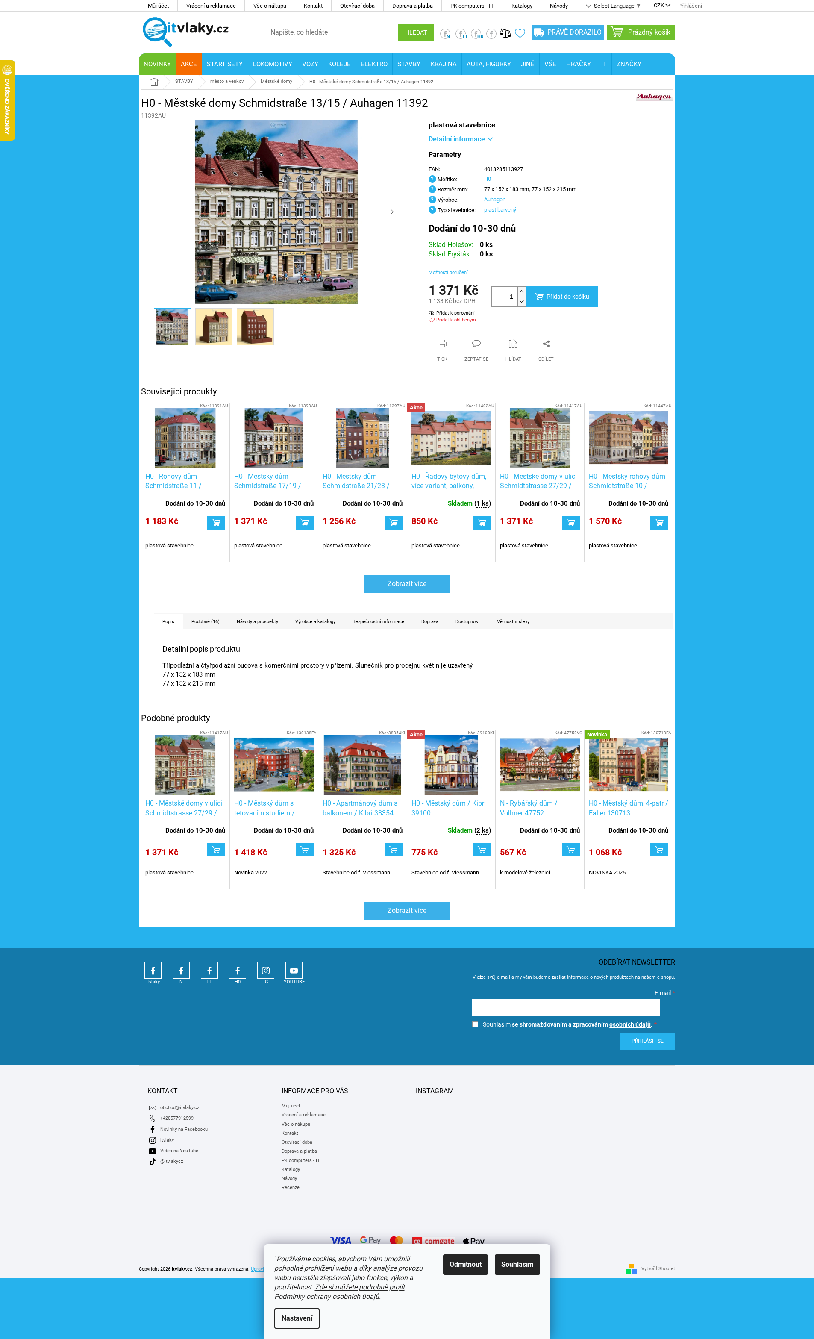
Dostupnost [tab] (467, 621)
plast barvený (500, 209)
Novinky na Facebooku (184, 1129)
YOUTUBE (294, 970)
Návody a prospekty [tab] (257, 621)
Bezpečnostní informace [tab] (378, 621)
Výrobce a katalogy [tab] (315, 621)
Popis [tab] (168, 621)
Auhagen (494, 199)
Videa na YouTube (179, 1151)
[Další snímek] (392, 212)
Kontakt (313, 6)
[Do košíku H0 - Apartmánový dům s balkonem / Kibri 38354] (394, 849)
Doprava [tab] (429, 621)
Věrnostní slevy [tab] (513, 621)
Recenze (291, 1187)
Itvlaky (153, 970)
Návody (559, 6)
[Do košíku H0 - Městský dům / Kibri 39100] (482, 849)
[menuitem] (157, 64)
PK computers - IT (472, 6)
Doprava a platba (412, 6)
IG (266, 970)
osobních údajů (630, 1024)
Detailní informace (457, 139)
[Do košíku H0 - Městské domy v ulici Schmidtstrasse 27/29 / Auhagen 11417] (571, 523)
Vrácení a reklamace (211, 6)
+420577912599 (177, 1118)
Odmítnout (466, 1264)
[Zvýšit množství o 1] (521, 292)
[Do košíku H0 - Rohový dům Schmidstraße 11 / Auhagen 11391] (216, 523)
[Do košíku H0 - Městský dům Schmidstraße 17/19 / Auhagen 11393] (305, 523)
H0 (487, 179)
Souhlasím (517, 1264)
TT (209, 970)
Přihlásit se (648, 1041)
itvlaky (167, 1140)
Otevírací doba (357, 6)
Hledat (416, 32)
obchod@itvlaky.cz (179, 1107)
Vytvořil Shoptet (658, 1268)
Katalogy (521, 6)
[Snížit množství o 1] (521, 301)
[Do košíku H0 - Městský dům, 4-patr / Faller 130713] (659, 849)
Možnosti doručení (448, 272)
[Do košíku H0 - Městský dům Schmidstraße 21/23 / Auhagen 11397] (394, 523)
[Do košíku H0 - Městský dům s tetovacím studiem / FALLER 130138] (305, 849)
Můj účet (158, 6)
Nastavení (297, 1318)
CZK (659, 6)
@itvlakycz (171, 1161)
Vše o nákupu (269, 6)
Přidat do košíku (568, 296)
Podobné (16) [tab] (205, 621)
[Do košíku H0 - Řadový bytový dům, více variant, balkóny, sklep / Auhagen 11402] (482, 523)
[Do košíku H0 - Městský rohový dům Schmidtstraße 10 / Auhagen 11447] (659, 523)
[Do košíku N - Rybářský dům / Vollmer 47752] (571, 849)
